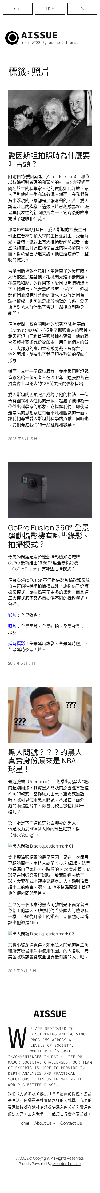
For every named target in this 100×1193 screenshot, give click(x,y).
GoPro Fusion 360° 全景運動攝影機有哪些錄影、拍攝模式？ (49, 536)
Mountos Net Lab (66, 1163)
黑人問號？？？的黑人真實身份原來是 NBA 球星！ (45, 761)
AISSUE (39, 35)
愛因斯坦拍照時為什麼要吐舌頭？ (49, 159)
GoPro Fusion (24, 569)
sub (17, 8)
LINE (50, 8)
